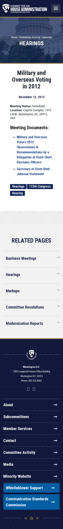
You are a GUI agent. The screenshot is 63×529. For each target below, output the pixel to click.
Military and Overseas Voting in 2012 (31, 79)
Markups (13, 291)
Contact (9, 440)
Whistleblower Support (24, 488)
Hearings (47, 37)
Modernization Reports (24, 323)
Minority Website (17, 476)
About (8, 404)
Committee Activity (29, 37)
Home (14, 37)
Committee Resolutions (25, 307)
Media (8, 464)
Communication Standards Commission (27, 502)
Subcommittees (16, 416)
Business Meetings (21, 258)
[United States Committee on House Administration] (25, 10)
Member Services (17, 428)
